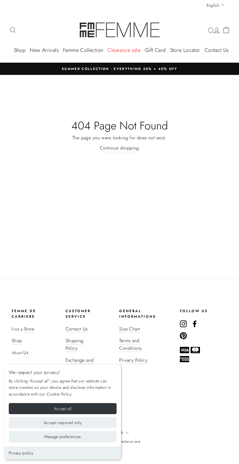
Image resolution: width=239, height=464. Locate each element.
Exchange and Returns (80, 364)
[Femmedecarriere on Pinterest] (183, 335)
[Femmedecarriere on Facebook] (194, 323)
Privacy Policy (133, 360)
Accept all (63, 409)
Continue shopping (119, 148)
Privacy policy (21, 453)
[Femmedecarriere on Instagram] (183, 323)
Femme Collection (83, 50)
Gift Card (155, 50)
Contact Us (217, 50)
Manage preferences (62, 437)
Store (29, 329)
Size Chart (129, 329)
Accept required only (63, 423)
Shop (20, 50)
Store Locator (185, 50)
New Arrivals (44, 50)
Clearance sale (124, 50)
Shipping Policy (75, 344)
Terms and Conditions (130, 344)
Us (25, 352)
